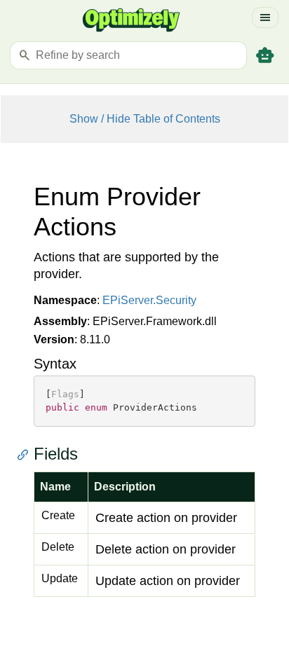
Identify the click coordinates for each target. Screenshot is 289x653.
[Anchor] (26, 454)
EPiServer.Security (149, 300)
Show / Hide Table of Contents (144, 119)
